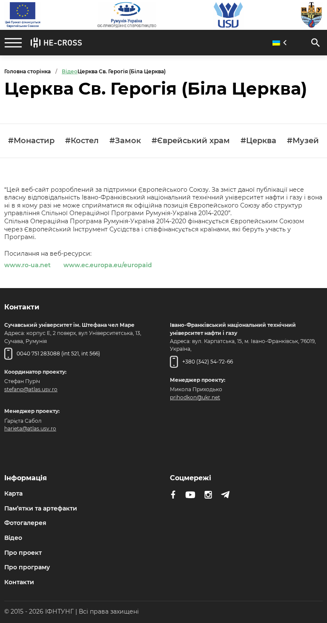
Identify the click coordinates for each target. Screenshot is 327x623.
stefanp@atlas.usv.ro (30, 389)
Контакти (19, 582)
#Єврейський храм (191, 141)
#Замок (125, 141)
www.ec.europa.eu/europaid (107, 265)
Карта (13, 493)
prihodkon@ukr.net (195, 397)
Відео (13, 538)
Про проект (23, 553)
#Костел (82, 141)
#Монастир (31, 141)
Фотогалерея (25, 523)
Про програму (27, 567)
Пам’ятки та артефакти (40, 508)
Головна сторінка (27, 71)
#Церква (258, 141)
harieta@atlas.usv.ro (30, 428)
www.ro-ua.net (27, 265)
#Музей (303, 141)
